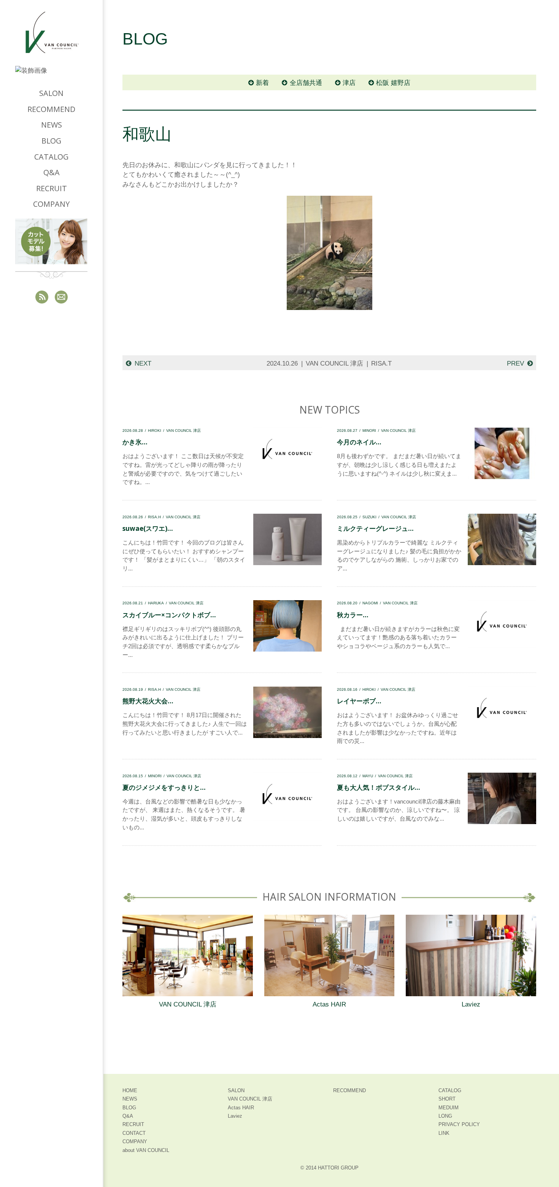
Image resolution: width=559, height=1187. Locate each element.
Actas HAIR (329, 1004)
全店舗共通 (306, 82)
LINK (443, 1133)
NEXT (143, 363)
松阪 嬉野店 (393, 82)
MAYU (367, 776)
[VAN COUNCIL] (51, 38)
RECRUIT (51, 188)
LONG (445, 1116)
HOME (129, 1090)
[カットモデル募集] (51, 241)
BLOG (51, 141)
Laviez (471, 1004)
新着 (262, 82)
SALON (51, 93)
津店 (349, 82)
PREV (515, 363)
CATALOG (51, 157)
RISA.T (381, 363)
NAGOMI (370, 603)
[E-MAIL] (61, 297)
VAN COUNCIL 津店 (334, 363)
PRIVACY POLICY (459, 1124)
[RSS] (41, 297)
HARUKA (156, 603)
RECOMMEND (51, 109)
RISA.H (154, 517)
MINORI (369, 430)
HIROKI (154, 430)
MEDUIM (448, 1107)
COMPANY (51, 204)
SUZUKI (369, 517)
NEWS (51, 125)
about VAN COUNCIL (145, 1150)
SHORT (447, 1099)
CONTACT (134, 1133)
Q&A (51, 172)
